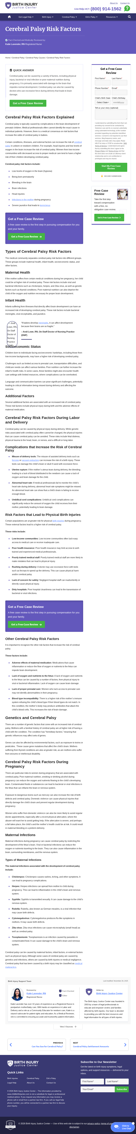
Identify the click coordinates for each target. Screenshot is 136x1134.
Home (10, 17)
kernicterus (45, 205)
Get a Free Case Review (28, 103)
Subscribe (122, 1089)
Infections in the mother (23, 200)
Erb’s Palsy (90, 17)
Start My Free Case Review (111, 167)
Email (115, 88)
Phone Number (102, 88)
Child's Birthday (118, 98)
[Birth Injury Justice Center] (89, 992)
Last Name (117, 78)
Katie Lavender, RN (36, 993)
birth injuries (58, 521)
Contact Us (125, 3)
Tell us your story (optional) (106, 108)
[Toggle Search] (129, 17)
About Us (114, 3)
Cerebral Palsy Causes (35, 58)
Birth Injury (46, 17)
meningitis (43, 323)
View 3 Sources (66, 1027)
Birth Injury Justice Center (109, 993)
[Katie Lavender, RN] (17, 994)
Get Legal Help (25, 17)
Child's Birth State (102, 98)
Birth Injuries (12, 1078)
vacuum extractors (30, 460)
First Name (100, 78)
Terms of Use (113, 151)
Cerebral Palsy (68, 17)
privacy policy (93, 1123)
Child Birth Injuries (21, 5)
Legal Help (11, 1083)
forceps (15, 460)
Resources (111, 17)
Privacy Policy (100, 151)
